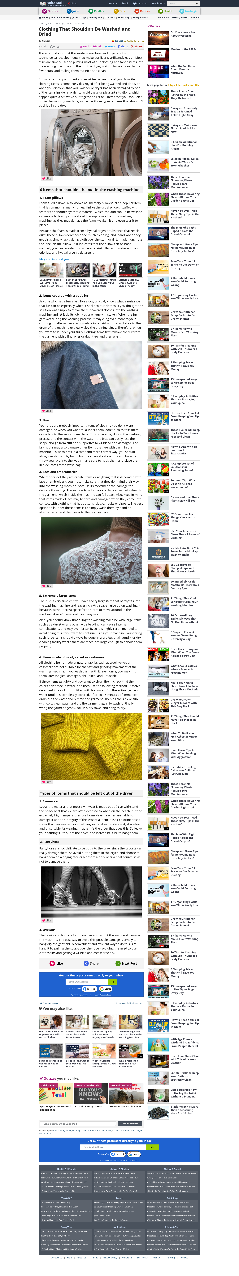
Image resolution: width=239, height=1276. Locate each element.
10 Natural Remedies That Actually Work (57, 1220)
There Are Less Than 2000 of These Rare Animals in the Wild (171, 1186)
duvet (48, 1133)
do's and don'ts (104, 1130)
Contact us (142, 3)
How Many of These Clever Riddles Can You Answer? (115, 1191)
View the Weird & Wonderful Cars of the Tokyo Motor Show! (171, 1249)
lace (89, 1130)
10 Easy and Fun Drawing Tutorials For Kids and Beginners (65, 1186)
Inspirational (141, 17)
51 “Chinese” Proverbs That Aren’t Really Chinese (114, 1211)
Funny (45, 17)
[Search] (197, 3)
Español (119, 41)
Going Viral (96, 17)
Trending (170, 1257)
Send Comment (130, 1123)
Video (74, 3)
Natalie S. (46, 41)
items (68, 1130)
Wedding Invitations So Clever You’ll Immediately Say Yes (64, 1244)
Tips (122, 11)
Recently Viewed (180, 17)
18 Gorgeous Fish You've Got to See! (161, 1178)
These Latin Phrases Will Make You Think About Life (62, 1240)
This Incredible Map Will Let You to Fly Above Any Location (171, 1240)
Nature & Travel (61, 17)
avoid (83, 1130)
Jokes (75, 11)
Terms (94, 1257)
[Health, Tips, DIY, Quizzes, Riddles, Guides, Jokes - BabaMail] (52, 3)
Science (111, 17)
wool (94, 1130)
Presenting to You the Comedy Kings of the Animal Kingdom (118, 1202)
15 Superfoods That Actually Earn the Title (58, 1191)
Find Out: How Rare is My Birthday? (55, 1236)
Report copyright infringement (129, 1003)
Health (168, 11)
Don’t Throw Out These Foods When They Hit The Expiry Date (66, 1211)
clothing (76, 1130)
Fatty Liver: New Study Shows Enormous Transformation (64, 1178)
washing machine (120, 1130)
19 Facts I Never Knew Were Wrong (55, 1202)
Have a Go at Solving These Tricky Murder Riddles (114, 1186)
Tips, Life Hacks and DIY (72, 23)
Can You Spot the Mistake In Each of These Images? (115, 1173)
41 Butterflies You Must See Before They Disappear (168, 1191)
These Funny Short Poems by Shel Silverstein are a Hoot (170, 1207)
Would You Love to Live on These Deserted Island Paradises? (172, 1173)
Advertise (160, 3)
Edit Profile (163, 17)
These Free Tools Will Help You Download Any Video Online (171, 1236)
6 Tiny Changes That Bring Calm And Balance (112, 1249)
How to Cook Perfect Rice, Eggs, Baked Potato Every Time (64, 1173)
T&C (96, 995)
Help (126, 3)
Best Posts (142, 1257)
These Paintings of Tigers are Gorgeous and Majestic (168, 1211)
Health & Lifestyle (66, 1169)
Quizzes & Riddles (119, 1169)
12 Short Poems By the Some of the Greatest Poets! (168, 1202)
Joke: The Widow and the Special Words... (111, 1220)
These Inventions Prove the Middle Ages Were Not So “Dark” (171, 1244)
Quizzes (53, 11)
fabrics (42, 1133)
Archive (156, 1257)
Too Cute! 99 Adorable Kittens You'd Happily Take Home (64, 1231)
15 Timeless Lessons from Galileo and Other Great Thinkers (118, 1244)
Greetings (125, 17)
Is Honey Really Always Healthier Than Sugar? (59, 1207)
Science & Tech (172, 1227)
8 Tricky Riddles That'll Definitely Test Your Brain (113, 1182)
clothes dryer (136, 1130)
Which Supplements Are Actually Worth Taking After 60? (64, 1182)
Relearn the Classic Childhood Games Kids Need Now (115, 1178)
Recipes (145, 11)
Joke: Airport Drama (102, 1215)
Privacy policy (110, 1257)
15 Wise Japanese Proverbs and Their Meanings (113, 1240)
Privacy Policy (106, 995)
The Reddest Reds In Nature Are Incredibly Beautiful (168, 1182)
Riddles (99, 11)
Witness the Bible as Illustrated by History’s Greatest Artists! (171, 1220)
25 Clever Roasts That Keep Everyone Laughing (113, 1207)
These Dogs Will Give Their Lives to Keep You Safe (61, 1215)
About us (81, 1257)
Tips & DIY (52, 23)
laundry (61, 1130)
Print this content (50, 1003)
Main (41, 23)
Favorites (195, 17)
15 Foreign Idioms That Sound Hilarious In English (61, 1249)
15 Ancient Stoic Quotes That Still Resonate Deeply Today (117, 1231)
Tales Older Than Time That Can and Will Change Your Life (117, 1236)
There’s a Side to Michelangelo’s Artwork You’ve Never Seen (171, 1215)
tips (55, 1130)
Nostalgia (191, 11)
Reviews (184, 1257)
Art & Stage (80, 17)
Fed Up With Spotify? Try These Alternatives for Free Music (171, 1231)
